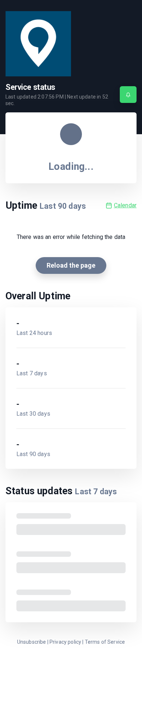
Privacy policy (65, 642)
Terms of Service (105, 642)
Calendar (125, 205)
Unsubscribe (31, 642)
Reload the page (71, 265)
